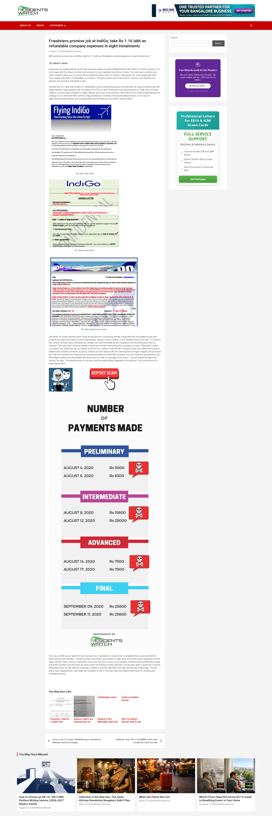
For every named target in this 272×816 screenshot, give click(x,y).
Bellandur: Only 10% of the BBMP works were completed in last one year (137, 741)
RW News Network (73, 51)
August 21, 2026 (26, 808)
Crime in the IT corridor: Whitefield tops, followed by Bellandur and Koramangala (76, 741)
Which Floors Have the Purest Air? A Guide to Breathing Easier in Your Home (225, 798)
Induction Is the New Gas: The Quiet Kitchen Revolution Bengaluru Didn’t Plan (104, 798)
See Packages (197, 179)
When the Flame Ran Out (154, 797)
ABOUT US (25, 25)
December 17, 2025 (208, 804)
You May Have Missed (33, 754)
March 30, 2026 (86, 804)
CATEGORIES (56, 25)
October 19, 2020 (56, 51)
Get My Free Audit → (198, 86)
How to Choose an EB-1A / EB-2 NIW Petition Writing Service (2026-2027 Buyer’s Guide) (41, 800)
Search (174, 37)
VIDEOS (40, 25)
